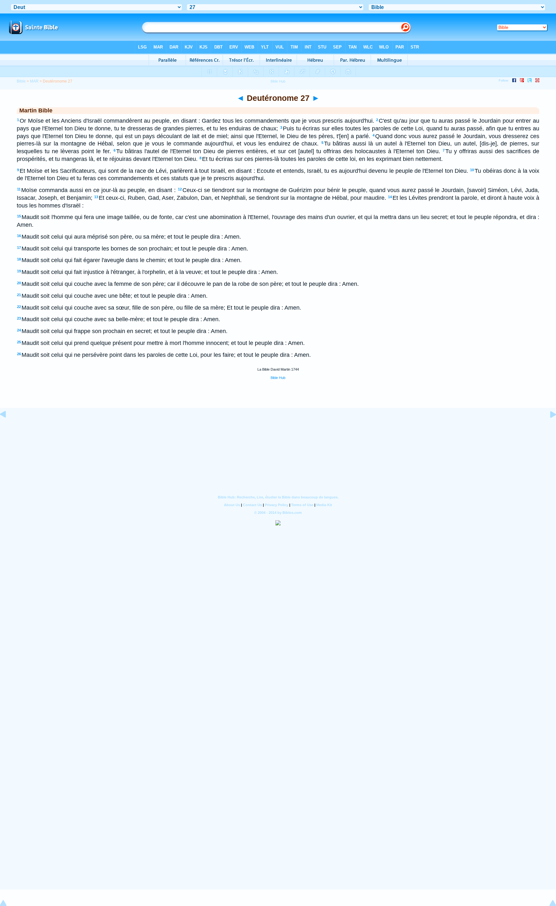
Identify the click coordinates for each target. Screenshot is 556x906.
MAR (34, 81)
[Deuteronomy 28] (548, 429)
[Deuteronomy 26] (8, 429)
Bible (21, 81)
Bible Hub (278, 378)
